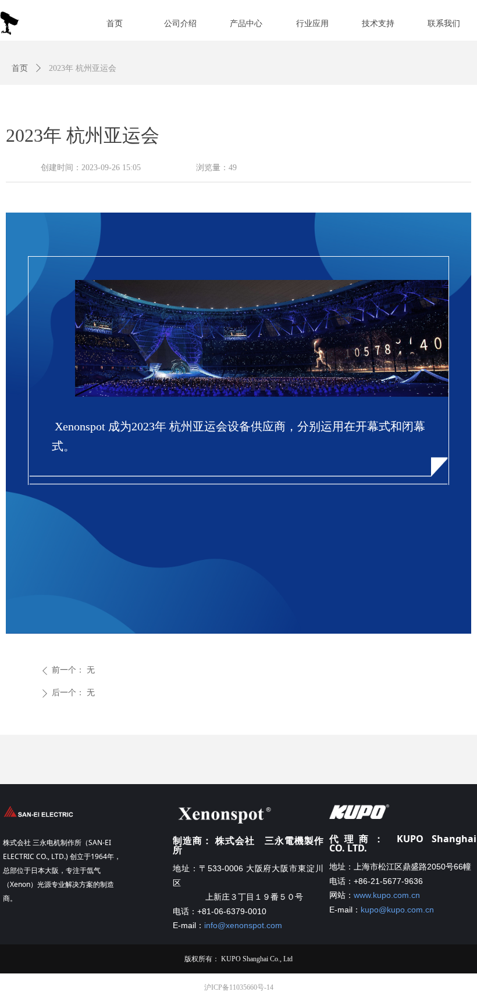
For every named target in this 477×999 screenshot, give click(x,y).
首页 (20, 68)
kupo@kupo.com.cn (397, 909)
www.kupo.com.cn (387, 895)
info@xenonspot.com (243, 925)
